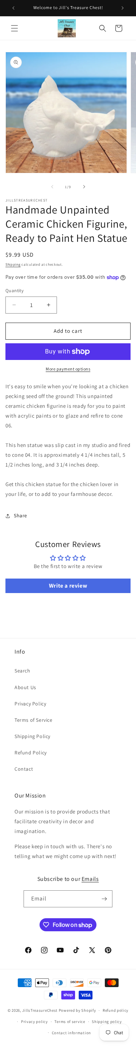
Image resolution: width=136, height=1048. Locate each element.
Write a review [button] (68, 585)
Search (22, 670)
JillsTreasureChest (40, 1010)
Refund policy (115, 1010)
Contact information (71, 1032)
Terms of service (69, 1021)
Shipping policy (107, 1021)
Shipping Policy (32, 736)
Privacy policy (34, 1021)
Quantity (14, 290)
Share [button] (20, 515)
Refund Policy (31, 752)
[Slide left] (52, 187)
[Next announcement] (123, 8)
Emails (90, 879)
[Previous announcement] (13, 8)
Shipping (13, 264)
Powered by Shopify (77, 1010)
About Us (25, 687)
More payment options (68, 369)
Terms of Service (34, 720)
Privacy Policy (30, 703)
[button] (14, 28)
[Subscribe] (104, 898)
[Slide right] (84, 187)
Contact (24, 769)
